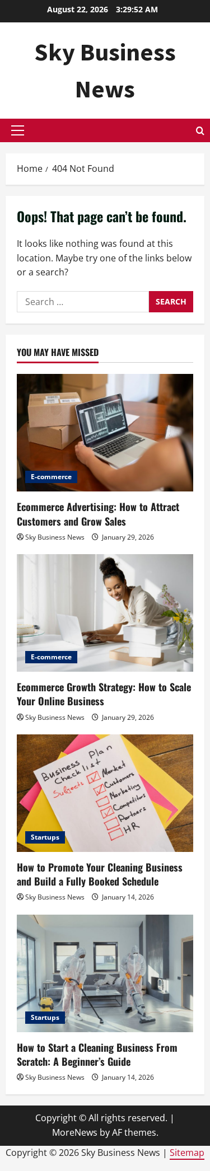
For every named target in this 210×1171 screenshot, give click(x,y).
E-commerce (51, 476)
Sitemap (187, 1152)
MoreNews (74, 1132)
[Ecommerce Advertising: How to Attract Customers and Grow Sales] (105, 432)
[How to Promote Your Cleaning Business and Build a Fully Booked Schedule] (105, 793)
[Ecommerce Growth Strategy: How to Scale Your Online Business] (105, 613)
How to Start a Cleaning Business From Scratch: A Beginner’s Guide (97, 1054)
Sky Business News (55, 537)
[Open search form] (200, 131)
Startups (45, 837)
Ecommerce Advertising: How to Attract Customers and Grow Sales (98, 513)
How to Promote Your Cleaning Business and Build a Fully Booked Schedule (100, 874)
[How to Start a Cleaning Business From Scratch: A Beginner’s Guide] (105, 973)
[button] (18, 130)
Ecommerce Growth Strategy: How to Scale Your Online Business (104, 694)
